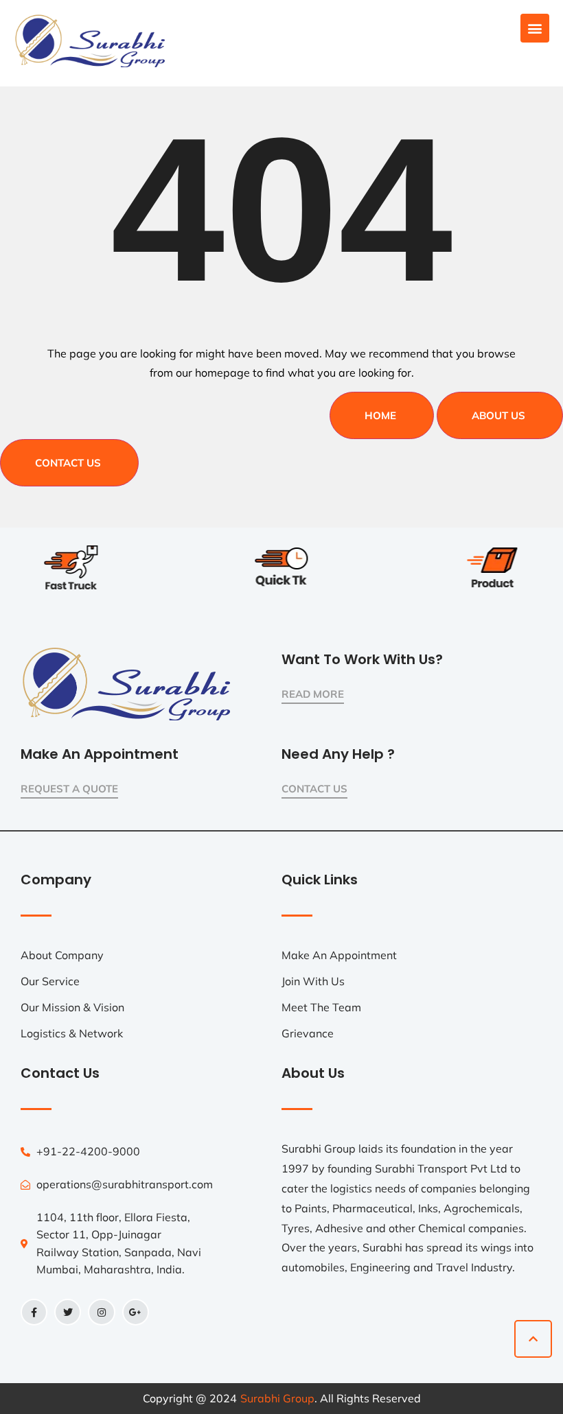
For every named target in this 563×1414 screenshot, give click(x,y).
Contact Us (68, 462)
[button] (534, 28)
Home (380, 415)
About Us (498, 415)
